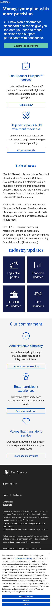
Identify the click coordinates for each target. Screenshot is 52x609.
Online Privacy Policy (24, 558)
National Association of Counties (16, 520)
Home (5, 495)
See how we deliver (26, 411)
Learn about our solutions (26, 366)
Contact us (17, 495)
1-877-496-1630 (10, 483)
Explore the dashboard (26, 45)
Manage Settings (26, 596)
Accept (26, 600)
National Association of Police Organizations (28, 529)
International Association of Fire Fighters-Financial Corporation (24, 525)
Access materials (26, 150)
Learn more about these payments (24, 542)
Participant (7, 504)
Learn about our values (26, 455)
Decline (26, 604)
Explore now (26, 104)
